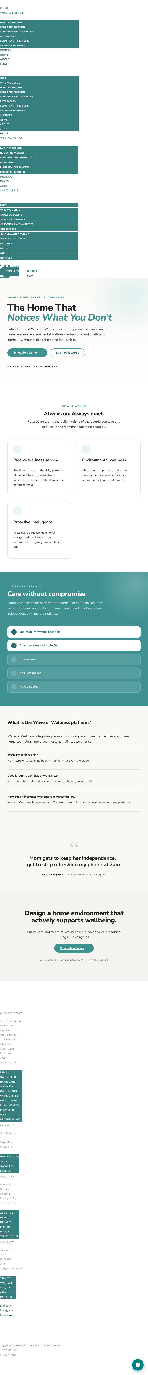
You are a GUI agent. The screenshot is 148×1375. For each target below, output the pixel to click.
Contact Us (9, 190)
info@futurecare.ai (11, 1268)
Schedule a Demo (25, 353)
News (4, 54)
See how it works (67, 353)
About (5, 59)
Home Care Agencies (12, 27)
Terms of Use (8, 1202)
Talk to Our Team (6, 1252)
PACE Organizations (12, 45)
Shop (4, 64)
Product (7, 50)
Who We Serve (11, 12)
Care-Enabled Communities (16, 31)
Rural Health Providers (14, 40)
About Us (5, 1184)
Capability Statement (6, 1144)
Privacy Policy (8, 1198)
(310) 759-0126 (6, 1261)
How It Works (8, 1133)
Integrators (8, 36)
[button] (39, 68)
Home (4, 8)
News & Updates (5, 1191)
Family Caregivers (11, 22)
